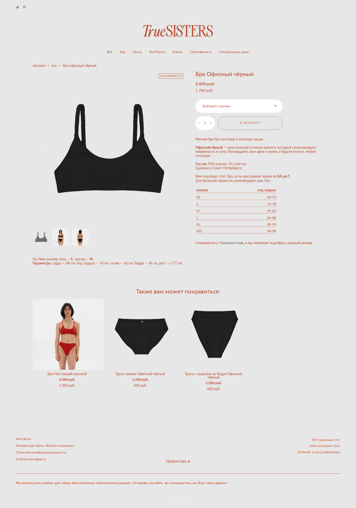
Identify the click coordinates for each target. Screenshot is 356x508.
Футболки (157, 52)
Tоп (267, 180)
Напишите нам (231, 243)
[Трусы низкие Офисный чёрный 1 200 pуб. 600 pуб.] (141, 334)
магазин (39, 65)
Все (110, 52)
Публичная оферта (30, 459)
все (54, 65)
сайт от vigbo (178, 496)
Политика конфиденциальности (41, 452)
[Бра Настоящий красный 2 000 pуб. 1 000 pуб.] (68, 334)
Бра (122, 52)
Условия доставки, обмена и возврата (45, 445)
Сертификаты (200, 52)
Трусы (137, 52)
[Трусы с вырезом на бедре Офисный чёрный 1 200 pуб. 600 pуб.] (214, 334)
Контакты (23, 439)
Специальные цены (234, 52)
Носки (177, 52)
